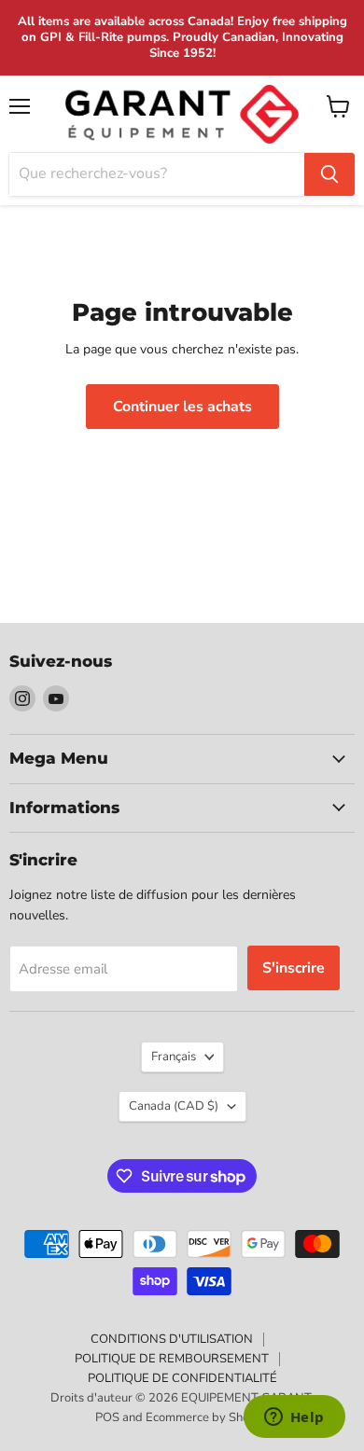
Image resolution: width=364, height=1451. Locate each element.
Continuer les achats (182, 406)
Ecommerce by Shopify (208, 1417)
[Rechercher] (329, 174)
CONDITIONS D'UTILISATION (172, 1339)
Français (173, 1056)
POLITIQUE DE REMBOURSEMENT (172, 1358)
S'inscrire (293, 968)
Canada (173, 1106)
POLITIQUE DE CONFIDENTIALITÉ (182, 1378)
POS (107, 1417)
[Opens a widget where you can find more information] (294, 1418)
